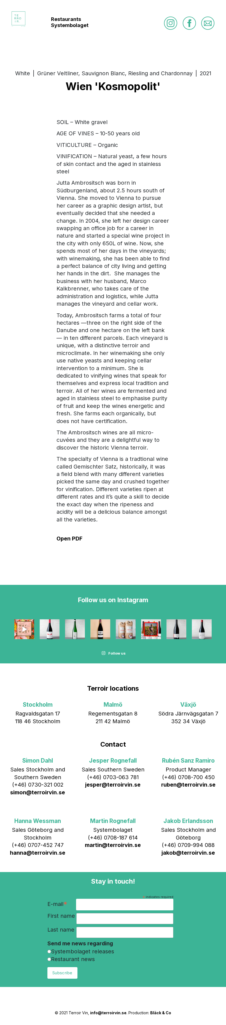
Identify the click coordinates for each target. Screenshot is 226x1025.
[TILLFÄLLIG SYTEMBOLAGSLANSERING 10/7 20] (100, 629)
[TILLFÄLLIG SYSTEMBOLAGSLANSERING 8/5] (202, 629)
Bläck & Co (160, 1012)
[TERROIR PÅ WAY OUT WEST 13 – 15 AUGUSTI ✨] (24, 629)
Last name (60, 930)
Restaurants (66, 19)
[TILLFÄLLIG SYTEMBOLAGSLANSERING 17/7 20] (75, 629)
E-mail (57, 904)
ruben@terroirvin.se (188, 784)
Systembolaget (69, 25)
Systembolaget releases (82, 951)
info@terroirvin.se (108, 1012)
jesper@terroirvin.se (113, 784)
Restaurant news (73, 959)
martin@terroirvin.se (113, 845)
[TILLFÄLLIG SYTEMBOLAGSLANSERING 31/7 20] (50, 629)
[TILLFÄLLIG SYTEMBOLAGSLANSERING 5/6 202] (126, 629)
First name (61, 916)
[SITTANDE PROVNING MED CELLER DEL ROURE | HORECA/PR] (151, 629)
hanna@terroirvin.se (37, 852)
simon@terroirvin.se (37, 792)
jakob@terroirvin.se (188, 852)
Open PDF (69, 538)
